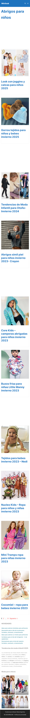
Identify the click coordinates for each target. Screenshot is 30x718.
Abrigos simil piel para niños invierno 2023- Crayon (13, 258)
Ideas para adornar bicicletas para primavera (15, 628)
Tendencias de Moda (10, 712)
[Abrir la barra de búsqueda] (25, 3)
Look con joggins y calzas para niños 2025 (13, 85)
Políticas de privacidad (20, 714)
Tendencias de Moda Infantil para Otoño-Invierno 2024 (14, 208)
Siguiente (14, 618)
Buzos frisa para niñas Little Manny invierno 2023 (12, 387)
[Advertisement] (15, 36)
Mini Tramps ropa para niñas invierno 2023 (13, 558)
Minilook (5, 3)
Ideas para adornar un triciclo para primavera (15, 634)
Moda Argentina (21, 712)
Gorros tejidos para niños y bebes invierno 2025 (13, 133)
